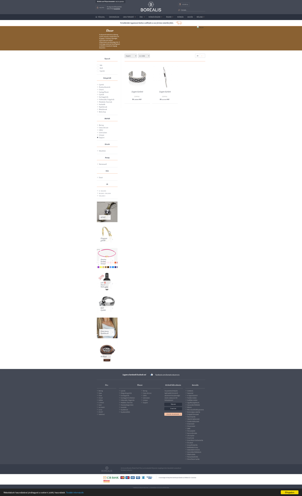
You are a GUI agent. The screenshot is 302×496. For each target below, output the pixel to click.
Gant (100, 405)
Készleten (102, 151)
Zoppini (102, 137)
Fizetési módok (192, 398)
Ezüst (101, 177)
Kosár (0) (185, 4)
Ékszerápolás (191, 416)
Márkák (180, 17)
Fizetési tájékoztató (193, 421)
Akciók (190, 17)
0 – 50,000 (102, 190)
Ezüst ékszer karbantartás (195, 440)
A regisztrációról (192, 395)
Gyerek (102, 71)
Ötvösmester (191, 426)
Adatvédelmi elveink (193, 449)
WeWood (104, 357)
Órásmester (191, 423)
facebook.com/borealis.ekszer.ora (167, 375)
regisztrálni (117, 9)
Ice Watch (102, 407)
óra (141, 17)
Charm (101, 89)
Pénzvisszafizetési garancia (195, 409)
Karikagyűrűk (103, 97)
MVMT (103, 217)
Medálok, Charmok (105, 102)
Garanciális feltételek (193, 405)
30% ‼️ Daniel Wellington (104, 285)
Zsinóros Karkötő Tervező (103, 261)
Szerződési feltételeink (194, 452)
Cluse (100, 395)
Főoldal (101, 17)
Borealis (151, 7)
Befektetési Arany (192, 447)
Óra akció (190, 442)
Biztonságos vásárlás (193, 412)
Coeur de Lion (103, 127)
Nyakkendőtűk (125, 412)
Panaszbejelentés (192, 456)
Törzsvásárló (191, 431)
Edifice (101, 400)
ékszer (168, 17)
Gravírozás (190, 438)
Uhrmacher (190, 435)
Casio (100, 393)
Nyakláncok (103, 107)
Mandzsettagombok (127, 405)
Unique (101, 135)
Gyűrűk (101, 94)
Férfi (101, 68)
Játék (188, 428)
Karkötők (102, 104)
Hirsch (101, 398)
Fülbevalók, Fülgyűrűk (106, 99)
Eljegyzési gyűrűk (104, 239)
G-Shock (101, 402)
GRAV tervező (128, 17)
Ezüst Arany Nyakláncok (105, 332)
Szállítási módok (192, 400)
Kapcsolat (190, 393)
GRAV (101, 130)
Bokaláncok (103, 109)
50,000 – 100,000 (105, 193)
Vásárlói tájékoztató (193, 419)
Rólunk (200, 17)
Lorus (100, 409)
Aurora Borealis (192, 433)
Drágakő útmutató (193, 414)
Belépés (101, 7)
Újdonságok (114, 17)
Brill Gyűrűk (103, 309)
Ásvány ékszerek (104, 87)
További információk (75, 492)
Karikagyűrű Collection (128, 398)
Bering (101, 125)
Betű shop (102, 112)
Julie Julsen (103, 132)
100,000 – (102, 195)
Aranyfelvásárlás (192, 445)
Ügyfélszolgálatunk (193, 402)
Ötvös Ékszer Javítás (193, 459)
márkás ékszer (154, 17)
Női (101, 65)
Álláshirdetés (191, 454)
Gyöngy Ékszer (104, 92)
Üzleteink (190, 390)
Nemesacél (103, 164)
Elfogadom (289, 492)
